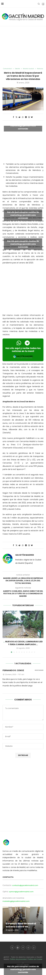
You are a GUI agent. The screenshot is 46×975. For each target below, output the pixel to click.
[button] (5, 631)
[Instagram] (28, 947)
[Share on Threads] (29, 117)
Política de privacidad (18, 959)
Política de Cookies (35, 959)
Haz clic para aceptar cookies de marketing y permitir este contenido (23, 125)
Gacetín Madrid (24, 555)
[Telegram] (18, 947)
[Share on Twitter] (16, 117)
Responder (39, 670)
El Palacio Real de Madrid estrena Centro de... (21, 925)
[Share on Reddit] (19, 117)
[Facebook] (23, 947)
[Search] (38, 4)
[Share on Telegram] (26, 117)
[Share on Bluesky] (32, 117)
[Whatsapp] (34, 947)
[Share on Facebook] (13, 117)
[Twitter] (12, 947)
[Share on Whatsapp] (23, 117)
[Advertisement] (23, 47)
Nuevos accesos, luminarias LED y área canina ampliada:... (24, 643)
